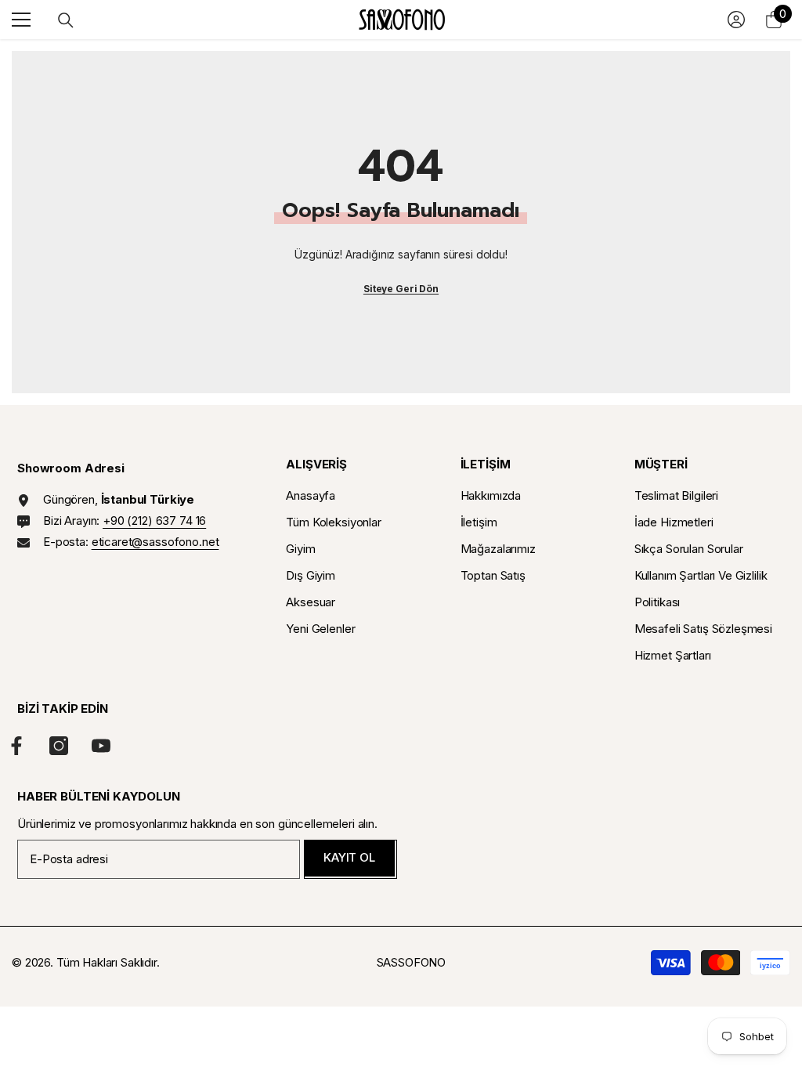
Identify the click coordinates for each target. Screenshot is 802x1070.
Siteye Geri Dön (401, 289)
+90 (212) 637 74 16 (154, 520)
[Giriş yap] (736, 19)
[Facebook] (16, 745)
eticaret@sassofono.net (155, 541)
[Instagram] (58, 745)
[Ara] (65, 20)
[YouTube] (101, 745)
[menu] (21, 19)
